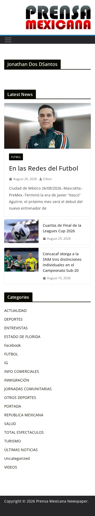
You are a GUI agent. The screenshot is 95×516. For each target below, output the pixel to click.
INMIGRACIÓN (16, 380)
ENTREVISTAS (16, 327)
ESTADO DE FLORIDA (22, 336)
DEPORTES (13, 319)
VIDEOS (10, 467)
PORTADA (12, 406)
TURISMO (12, 440)
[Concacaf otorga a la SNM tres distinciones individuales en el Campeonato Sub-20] (21, 266)
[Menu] (8, 40)
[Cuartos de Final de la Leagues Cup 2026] (21, 232)
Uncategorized (17, 458)
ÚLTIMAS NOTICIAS (21, 449)
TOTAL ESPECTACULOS (24, 432)
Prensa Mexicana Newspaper (62, 501)
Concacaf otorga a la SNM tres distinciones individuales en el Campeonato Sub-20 (62, 262)
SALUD (10, 423)
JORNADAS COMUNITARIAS (28, 388)
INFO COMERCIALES (21, 371)
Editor (47, 179)
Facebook (12, 345)
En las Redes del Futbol (43, 168)
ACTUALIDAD (15, 310)
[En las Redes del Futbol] (47, 125)
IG (6, 362)
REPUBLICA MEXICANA (23, 414)
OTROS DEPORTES (20, 397)
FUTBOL (16, 157)
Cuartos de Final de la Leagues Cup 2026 (62, 228)
